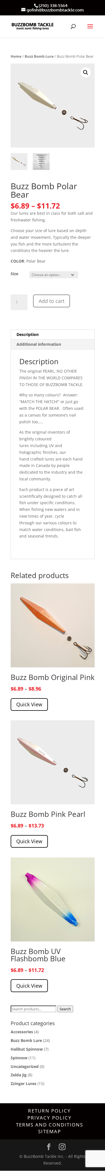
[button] (86, 72)
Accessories (22, 1031)
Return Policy (49, 1110)
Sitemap (49, 1131)
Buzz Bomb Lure (39, 56)
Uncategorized (25, 1066)
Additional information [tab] (39, 344)
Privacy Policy (49, 1117)
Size (14, 273)
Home (16, 56)
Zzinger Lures (23, 1083)
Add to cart (51, 301)
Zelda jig (19, 1074)
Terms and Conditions (49, 1124)
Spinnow (19, 1057)
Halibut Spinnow (27, 1049)
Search (65, 1008)
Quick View (29, 704)
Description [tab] (28, 334)
